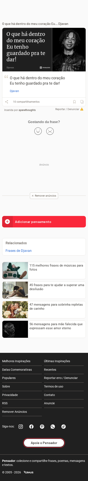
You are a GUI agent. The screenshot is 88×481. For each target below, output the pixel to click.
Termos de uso (53, 386)
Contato (49, 395)
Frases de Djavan (19, 251)
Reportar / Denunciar (67, 109)
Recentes (50, 369)
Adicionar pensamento (33, 222)
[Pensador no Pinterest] (42, 426)
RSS (4, 403)
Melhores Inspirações (16, 361)
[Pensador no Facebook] (31, 426)
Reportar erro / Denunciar (61, 378)
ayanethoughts (27, 110)
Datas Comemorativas (17, 369)
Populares (9, 378)
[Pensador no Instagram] (20, 426)
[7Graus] (28, 472)
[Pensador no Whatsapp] (52, 426)
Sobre (6, 386)
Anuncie (49, 403)
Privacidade (10, 395)
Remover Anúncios (14, 411)
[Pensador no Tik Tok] (63, 426)
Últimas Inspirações (57, 361)
